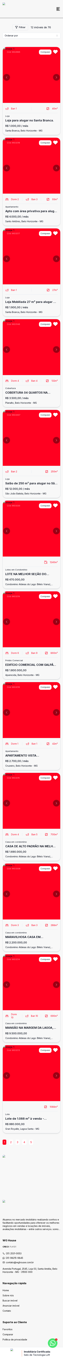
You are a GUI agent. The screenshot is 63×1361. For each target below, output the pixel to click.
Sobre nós (8, 1295)
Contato (7, 1310)
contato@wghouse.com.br (20, 1262)
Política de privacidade (15, 1339)
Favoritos (7, 1329)
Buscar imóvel (10, 1300)
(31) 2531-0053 (13, 1253)
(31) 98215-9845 (14, 1258)
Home (6, 1290)
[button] (6, 77)
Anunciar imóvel (11, 1305)
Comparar (8, 1334)
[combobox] (31, 35)
